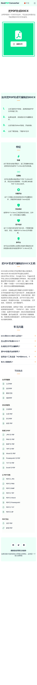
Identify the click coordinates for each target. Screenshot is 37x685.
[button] (34, 3)
